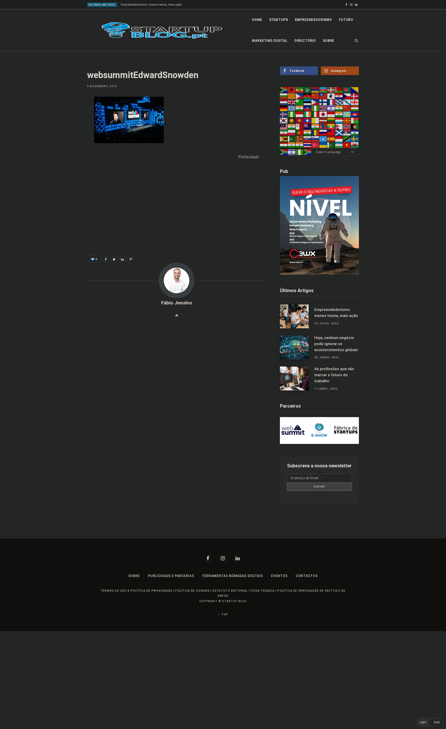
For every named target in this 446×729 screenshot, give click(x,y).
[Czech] (347, 96)
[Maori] (308, 126)
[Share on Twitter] (114, 259)
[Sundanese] (339, 138)
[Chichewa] (308, 96)
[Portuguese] (300, 132)
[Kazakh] (347, 114)
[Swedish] (355, 138)
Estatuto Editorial (230, 590)
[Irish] (308, 114)
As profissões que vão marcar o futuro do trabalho (334, 374)
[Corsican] (331, 96)
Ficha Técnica (263, 590)
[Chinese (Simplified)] (315, 96)
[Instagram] (223, 558)
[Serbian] (347, 132)
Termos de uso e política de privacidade (136, 590)
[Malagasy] (355, 120)
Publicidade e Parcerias (171, 576)
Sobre (328, 41)
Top (224, 614)
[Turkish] (315, 145)
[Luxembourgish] (339, 120)
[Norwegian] (347, 126)
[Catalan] (292, 96)
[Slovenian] (315, 138)
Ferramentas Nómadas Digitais (232, 576)
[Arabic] (308, 90)
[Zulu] (308, 152)
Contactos (307, 576)
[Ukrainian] (323, 145)
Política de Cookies (192, 590)
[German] (284, 108)
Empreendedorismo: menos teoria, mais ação (151, 4)
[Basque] (331, 90)
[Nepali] (339, 126)
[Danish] (355, 96)
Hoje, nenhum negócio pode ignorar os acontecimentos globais (336, 343)
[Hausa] (315, 108)
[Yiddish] (292, 152)
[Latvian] (323, 120)
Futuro (346, 20)
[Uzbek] (339, 145)
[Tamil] (292, 145)
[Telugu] (300, 145)
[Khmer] (355, 114)
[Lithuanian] (331, 120)
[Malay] (284, 126)
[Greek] (292, 108)
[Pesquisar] (356, 40)
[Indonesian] (300, 114)
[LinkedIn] (64, 138)
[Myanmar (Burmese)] (331, 126)
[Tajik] (284, 145)
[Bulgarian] (284, 96)
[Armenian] (315, 90)
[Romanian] (315, 132)
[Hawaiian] (323, 108)
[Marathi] (315, 126)
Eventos (279, 576)
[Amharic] (300, 90)
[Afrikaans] (284, 90)
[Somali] (323, 138)
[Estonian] (308, 102)
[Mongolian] (323, 126)
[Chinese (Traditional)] (323, 96)
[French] (331, 102)
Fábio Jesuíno (176, 303)
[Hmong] (347, 108)
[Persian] (284, 132)
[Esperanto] (300, 102)
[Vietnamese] (347, 145)
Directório (305, 41)
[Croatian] (339, 96)
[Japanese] (323, 114)
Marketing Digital (269, 41)
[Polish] (292, 132)
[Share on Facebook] (64, 114)
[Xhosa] (284, 152)
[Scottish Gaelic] (339, 132)
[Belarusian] (339, 90)
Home (257, 20)
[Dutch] (284, 102)
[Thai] (308, 145)
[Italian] (315, 114)
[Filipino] (315, 102)
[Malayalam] (292, 126)
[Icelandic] (284, 114)
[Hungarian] (355, 108)
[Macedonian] (347, 120)
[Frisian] (339, 102)
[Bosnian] (355, 90)
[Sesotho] (355, 132)
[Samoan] (331, 132)
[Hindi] (339, 108)
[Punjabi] (308, 132)
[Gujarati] (300, 108)
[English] (292, 102)
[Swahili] (347, 138)
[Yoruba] (300, 152)
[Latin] (315, 120)
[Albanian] (292, 90)
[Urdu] (331, 145)
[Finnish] (323, 102)
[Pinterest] (64, 126)
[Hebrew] (331, 108)
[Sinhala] (300, 138)
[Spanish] (331, 138)
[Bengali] (347, 90)
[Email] (64, 151)
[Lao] (308, 120)
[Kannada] (339, 114)
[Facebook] (208, 558)
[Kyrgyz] (300, 120)
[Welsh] (355, 145)
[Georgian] (355, 102)
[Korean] (284, 120)
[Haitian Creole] (308, 108)
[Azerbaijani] (323, 90)
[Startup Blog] (162, 30)
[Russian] (323, 132)
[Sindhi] (292, 138)
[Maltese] (300, 126)
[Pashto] (355, 126)
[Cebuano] (300, 96)
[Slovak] (308, 138)
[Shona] (284, 138)
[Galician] (347, 102)
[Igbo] (292, 114)
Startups (278, 20)
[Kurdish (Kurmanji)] (292, 120)
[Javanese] (331, 114)
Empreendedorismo (313, 20)
